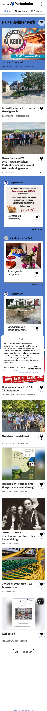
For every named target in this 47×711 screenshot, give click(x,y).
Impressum (35, 372)
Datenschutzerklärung (24, 372)
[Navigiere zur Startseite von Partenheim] (23, 4)
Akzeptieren (9, 368)
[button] (3, 4)
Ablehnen (21, 368)
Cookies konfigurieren (34, 368)
